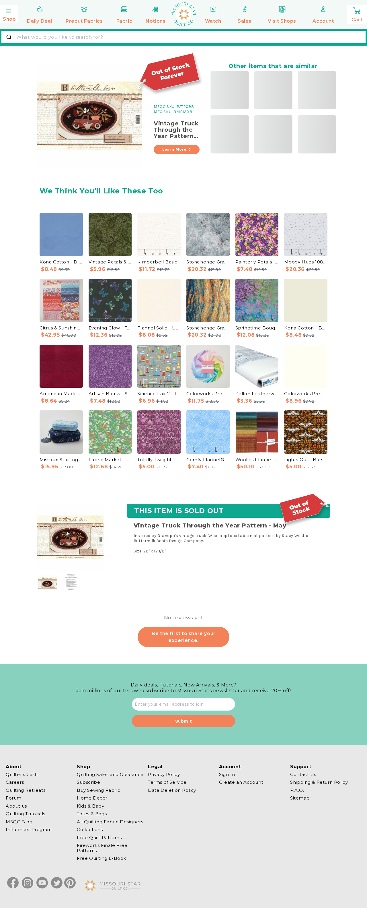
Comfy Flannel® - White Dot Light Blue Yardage (208, 459)
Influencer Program (29, 830)
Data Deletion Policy (172, 790)
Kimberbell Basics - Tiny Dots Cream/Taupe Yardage (159, 262)
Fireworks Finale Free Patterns (102, 848)
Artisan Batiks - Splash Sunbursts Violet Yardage (110, 393)
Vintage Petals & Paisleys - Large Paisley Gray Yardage (110, 262)
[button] (9, 13)
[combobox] (183, 37)
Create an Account (241, 782)
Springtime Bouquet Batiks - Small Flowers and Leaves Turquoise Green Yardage (257, 328)
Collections (90, 830)
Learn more (174, 149)
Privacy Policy (164, 774)
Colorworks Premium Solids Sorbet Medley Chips (208, 393)
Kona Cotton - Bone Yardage (305, 328)
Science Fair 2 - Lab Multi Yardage (159, 393)
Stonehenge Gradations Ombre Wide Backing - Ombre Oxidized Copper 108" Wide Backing (208, 328)
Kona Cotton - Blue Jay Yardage (61, 262)
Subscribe (88, 782)
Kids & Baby (90, 806)
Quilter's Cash (22, 774)
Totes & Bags (92, 814)
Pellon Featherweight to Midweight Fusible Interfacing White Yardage (257, 393)
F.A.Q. (297, 790)
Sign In (227, 774)
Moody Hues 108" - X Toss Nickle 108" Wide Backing (305, 262)
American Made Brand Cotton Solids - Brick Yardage (61, 393)
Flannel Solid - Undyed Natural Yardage (159, 328)
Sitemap (300, 798)
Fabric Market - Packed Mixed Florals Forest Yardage (110, 459)
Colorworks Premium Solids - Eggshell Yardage (305, 393)
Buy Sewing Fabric (98, 790)
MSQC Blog (19, 821)
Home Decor (92, 798)
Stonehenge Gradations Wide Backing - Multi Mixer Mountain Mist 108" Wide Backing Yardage (208, 262)
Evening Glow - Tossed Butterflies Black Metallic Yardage (110, 328)
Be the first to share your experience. (183, 636)
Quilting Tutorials (25, 814)
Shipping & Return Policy (319, 782)
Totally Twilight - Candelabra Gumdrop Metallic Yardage (159, 459)
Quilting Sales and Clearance (110, 774)
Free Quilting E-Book (101, 858)
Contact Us (303, 774)
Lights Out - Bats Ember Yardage (305, 459)
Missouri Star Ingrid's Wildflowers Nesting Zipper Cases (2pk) (61, 459)
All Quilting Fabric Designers (110, 821)
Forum (14, 798)
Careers (15, 782)
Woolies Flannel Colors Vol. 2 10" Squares (257, 459)
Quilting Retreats (25, 790)
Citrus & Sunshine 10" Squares (61, 328)
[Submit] (9, 37)
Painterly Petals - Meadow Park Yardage (257, 262)
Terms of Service (167, 782)
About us (16, 806)
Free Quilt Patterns (99, 837)
